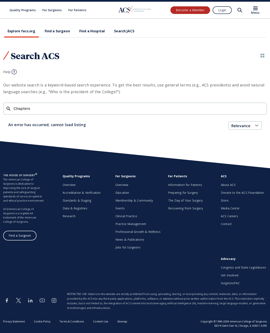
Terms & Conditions (71, 321)
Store (224, 200)
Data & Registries (75, 208)
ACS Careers (229, 216)
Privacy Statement (14, 321)
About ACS (228, 185)
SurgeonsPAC (230, 283)
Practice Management (130, 224)
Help (7, 72)
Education (122, 193)
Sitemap (122, 321)
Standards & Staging (77, 200)
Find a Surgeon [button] (57, 31)
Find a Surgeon (20, 235)
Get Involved (229, 275)
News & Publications (129, 239)
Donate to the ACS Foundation (242, 193)
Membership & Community (134, 200)
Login (222, 10)
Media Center (230, 208)
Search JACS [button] (124, 31)
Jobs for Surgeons (127, 247)
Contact (226, 224)
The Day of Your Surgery (185, 200)
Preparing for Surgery (183, 193)
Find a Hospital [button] (92, 31)
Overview (69, 185)
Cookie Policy (42, 321)
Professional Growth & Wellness (138, 232)
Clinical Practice (126, 216)
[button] (262, 55)
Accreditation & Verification (82, 193)
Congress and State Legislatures (243, 267)
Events (120, 208)
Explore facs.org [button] (21, 31)
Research (69, 216)
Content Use (100, 321)
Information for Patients (185, 185)
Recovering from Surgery (185, 208)
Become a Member (190, 10)
